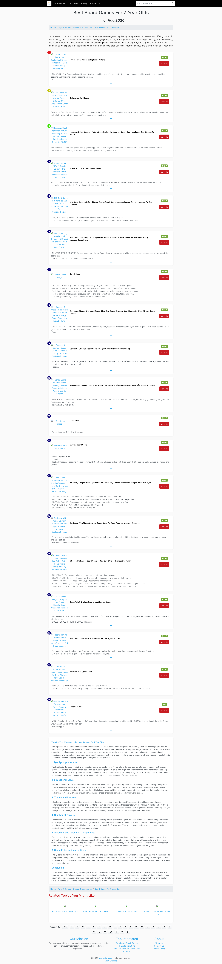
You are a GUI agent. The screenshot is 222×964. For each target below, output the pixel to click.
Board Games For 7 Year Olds (107, 27)
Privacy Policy (159, 948)
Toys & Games (64, 27)
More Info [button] (164, 63)
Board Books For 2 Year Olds (95, 911)
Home (53, 27)
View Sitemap (111, 961)
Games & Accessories (82, 27)
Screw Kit (127, 951)
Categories (60, 3)
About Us (73, 3)
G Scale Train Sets (127, 946)
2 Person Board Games (126, 911)
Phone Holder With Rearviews (127, 948)
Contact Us (95, 3)
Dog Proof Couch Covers (127, 943)
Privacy (84, 3)
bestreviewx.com (106, 958)
